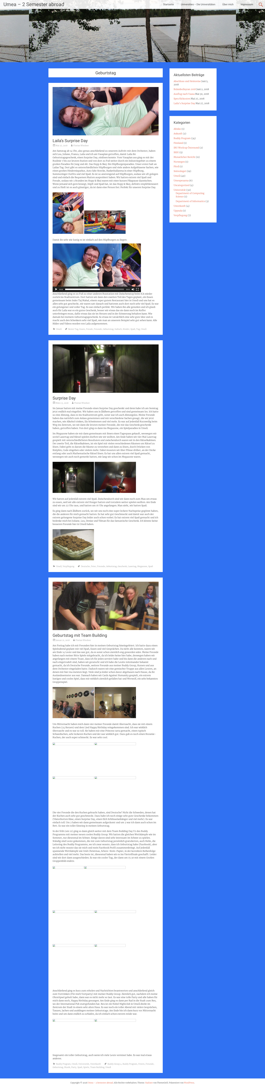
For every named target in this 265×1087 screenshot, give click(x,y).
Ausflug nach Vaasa (184, 94)
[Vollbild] (137, 289)
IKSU (176, 152)
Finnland (178, 143)
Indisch (118, 329)
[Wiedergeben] (56, 289)
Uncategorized (182, 185)
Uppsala (178, 210)
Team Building (97, 1067)
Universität (83, 1064)
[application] (97, 267)
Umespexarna (181, 180)
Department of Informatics (190, 201)
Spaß (132, 329)
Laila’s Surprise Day (70, 140)
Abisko (177, 128)
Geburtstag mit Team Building (80, 635)
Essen (82, 329)
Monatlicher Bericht (184, 157)
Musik (67, 1067)
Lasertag (132, 566)
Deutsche (85, 566)
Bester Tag (73, 329)
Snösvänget (180, 171)
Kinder (126, 329)
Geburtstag (108, 329)
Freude (89, 329)
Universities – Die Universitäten (198, 4)
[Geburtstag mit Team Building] (106, 629)
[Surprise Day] (106, 392)
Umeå (59, 329)
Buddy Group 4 (114, 1064)
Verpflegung (68, 566)
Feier (93, 566)
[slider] (94, 289)
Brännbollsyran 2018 (185, 89)
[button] (96, 267)
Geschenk (122, 566)
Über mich (228, 4)
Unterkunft (95, 1064)
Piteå (176, 166)
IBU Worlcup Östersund (186, 147)
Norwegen (179, 161)
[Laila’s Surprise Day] (106, 134)
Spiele (86, 1067)
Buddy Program (63, 1064)
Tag (138, 329)
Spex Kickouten (182, 98)
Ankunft (178, 133)
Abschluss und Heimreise (187, 81)
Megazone (142, 566)
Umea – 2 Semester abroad (33, 4)
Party (73, 1067)
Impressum (247, 4)
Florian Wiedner (81, 145)
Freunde (98, 329)
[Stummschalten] (133, 289)
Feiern (141, 1064)
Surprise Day (64, 398)
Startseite (168, 4)
